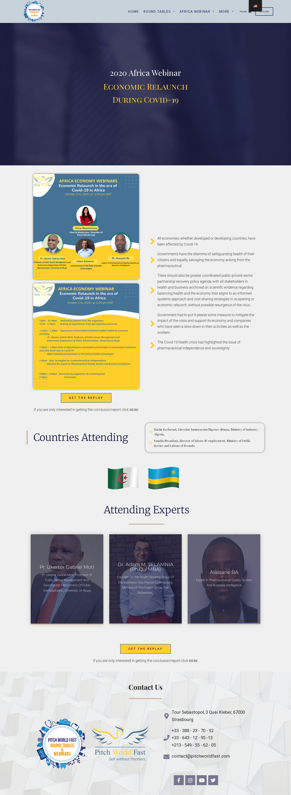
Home (133, 11)
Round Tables (157, 11)
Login (264, 11)
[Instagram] (190, 780)
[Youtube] (202, 780)
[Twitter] (213, 780)
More (224, 11)
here (134, 409)
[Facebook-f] (179, 780)
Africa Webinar (195, 11)
